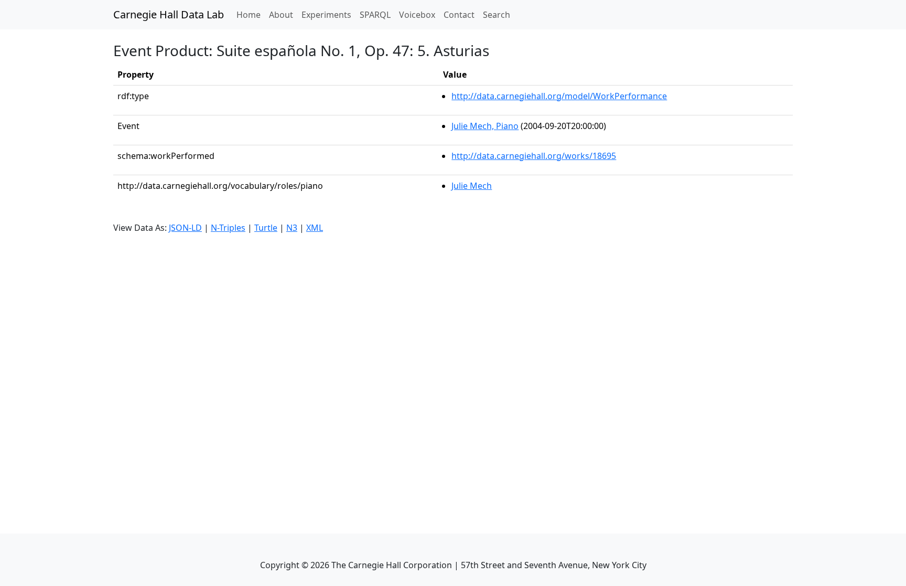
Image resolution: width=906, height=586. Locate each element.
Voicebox (417, 14)
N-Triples (228, 227)
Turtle (265, 227)
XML (314, 227)
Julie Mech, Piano (485, 126)
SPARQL (375, 14)
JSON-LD (185, 227)
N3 (291, 227)
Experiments (326, 14)
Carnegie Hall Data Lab (168, 14)
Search (496, 14)
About (281, 14)
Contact (459, 14)
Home (250, 14)
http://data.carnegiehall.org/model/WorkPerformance (559, 96)
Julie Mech (471, 185)
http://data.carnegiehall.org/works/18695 (533, 156)
